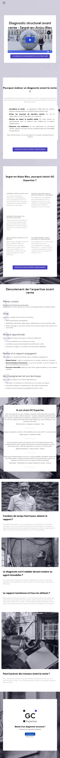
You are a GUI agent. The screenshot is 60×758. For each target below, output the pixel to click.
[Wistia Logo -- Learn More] (48, 51)
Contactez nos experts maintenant (30, 149)
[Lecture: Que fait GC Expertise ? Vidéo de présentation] (30, 40)
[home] (4, 2)
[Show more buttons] (50, 51)
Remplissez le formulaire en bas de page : (16, 305)
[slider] (28, 51)
